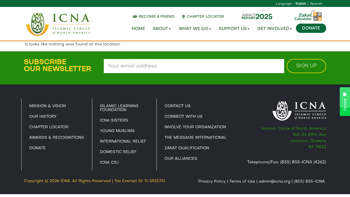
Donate (311, 28)
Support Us (233, 29)
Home (138, 29)
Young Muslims (117, 131)
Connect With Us (183, 117)
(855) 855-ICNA (309, 181)
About (160, 29)
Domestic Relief (118, 152)
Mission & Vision (47, 106)
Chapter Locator (48, 127)
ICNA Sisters (114, 120)
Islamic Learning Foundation (119, 108)
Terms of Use (242, 181)
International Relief (123, 141)
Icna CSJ (109, 162)
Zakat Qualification (186, 148)
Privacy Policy (212, 181)
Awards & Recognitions (56, 138)
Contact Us (177, 106)
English (301, 3)
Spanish (316, 3)
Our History (43, 117)
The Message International (195, 138)
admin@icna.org (274, 181)
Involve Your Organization (195, 127)
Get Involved (273, 29)
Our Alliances (180, 159)
